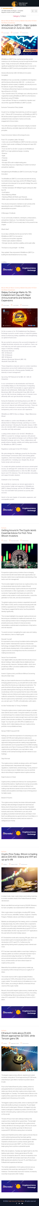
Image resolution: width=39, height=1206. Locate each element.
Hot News (4, 23)
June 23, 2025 (15, 32)
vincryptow (7, 32)
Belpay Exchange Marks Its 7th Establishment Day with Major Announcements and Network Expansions (16, 296)
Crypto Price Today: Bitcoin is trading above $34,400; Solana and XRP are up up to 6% (19, 857)
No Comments (25, 32)
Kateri (6, 1043)
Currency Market (20, 21)
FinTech (34, 21)
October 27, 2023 (14, 864)
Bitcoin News (10, 21)
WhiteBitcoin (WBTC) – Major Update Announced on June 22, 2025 (19, 26)
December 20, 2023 (15, 540)
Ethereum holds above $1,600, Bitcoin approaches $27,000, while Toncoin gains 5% (18, 1036)
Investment (11, 23)
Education (28, 21)
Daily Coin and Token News (16, 1201)
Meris (6, 864)
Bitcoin (3, 21)
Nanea (6, 540)
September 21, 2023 (15, 1043)
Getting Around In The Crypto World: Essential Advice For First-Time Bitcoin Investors (18, 533)
